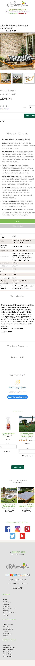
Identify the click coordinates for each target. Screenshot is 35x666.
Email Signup (7, 602)
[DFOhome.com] (17, 3)
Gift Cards (6, 604)
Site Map (17, 588)
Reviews (5, 635)
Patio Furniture (7, 656)
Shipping (5, 610)
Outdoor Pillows (7, 652)
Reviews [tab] (14, 357)
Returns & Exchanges (9, 608)
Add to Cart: (6, 451)
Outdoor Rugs (7, 654)
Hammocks (6, 645)
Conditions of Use (17, 583)
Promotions (6, 606)
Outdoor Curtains (8, 649)
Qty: (24, 107)
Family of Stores (8, 629)
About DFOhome (8, 624)
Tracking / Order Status (9, 613)
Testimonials (6, 631)
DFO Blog (6, 627)
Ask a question (4, 109)
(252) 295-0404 (18, 552)
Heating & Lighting (8, 647)
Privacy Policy (17, 579)
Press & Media (7, 633)
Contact (5, 599)
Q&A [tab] (22, 357)
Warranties (6, 615)
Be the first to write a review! (17, 397)
